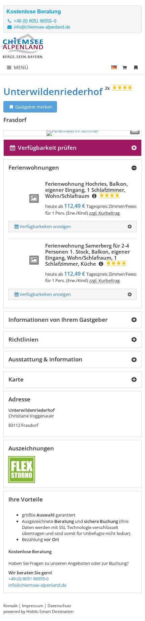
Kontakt (10, 606)
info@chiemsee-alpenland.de (41, 27)
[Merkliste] (136, 67)
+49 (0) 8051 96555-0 (28, 579)
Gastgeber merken (33, 107)
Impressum (32, 606)
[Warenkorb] (124, 67)
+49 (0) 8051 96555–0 (34, 21)
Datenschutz (59, 606)
